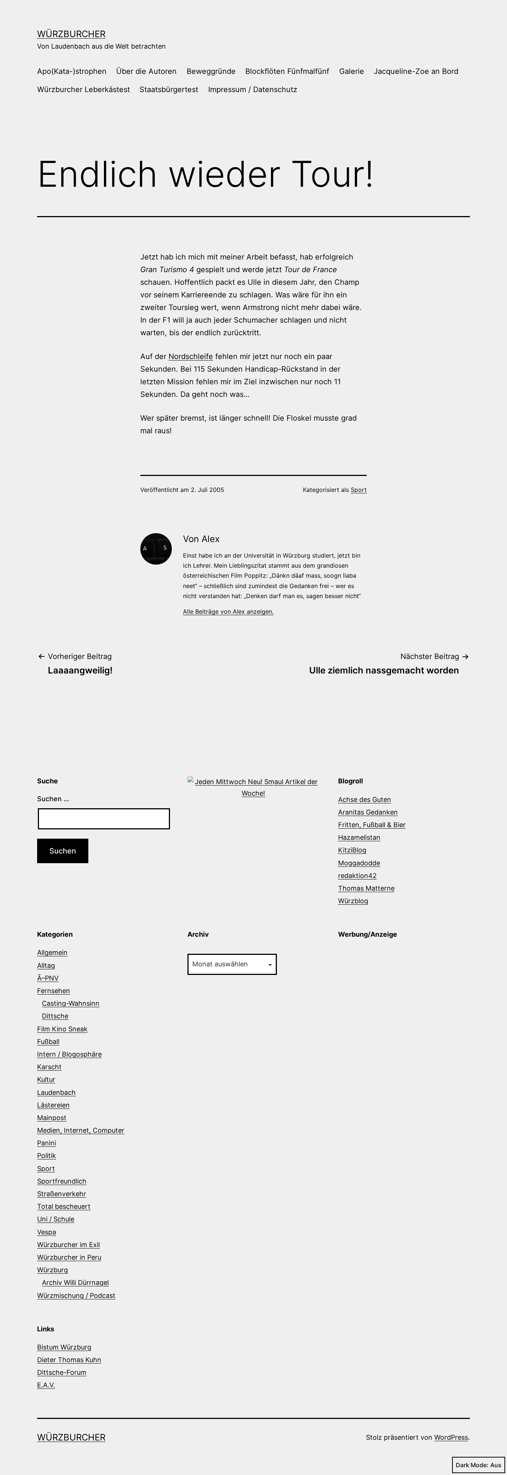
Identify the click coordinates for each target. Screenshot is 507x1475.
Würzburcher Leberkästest (83, 89)
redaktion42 (357, 876)
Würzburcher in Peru (69, 1257)
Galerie (351, 71)
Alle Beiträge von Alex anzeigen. (228, 611)
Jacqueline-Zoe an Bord (416, 71)
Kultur (46, 1079)
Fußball (48, 1041)
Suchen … (53, 799)
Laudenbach (56, 1092)
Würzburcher (71, 34)
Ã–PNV (48, 978)
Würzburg (52, 1270)
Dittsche (55, 1016)
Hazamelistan (359, 837)
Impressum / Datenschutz (252, 89)
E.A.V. (46, 1385)
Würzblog (353, 901)
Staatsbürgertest (169, 89)
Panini (46, 1143)
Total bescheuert (64, 1206)
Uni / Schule (55, 1219)
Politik (46, 1155)
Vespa (46, 1232)
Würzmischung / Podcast (76, 1295)
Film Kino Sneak (62, 1029)
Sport (359, 489)
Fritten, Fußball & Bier (372, 825)
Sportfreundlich (61, 1181)
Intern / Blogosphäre (69, 1054)
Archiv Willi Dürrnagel (75, 1282)
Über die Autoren (146, 71)
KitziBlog (352, 850)
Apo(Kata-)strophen (72, 71)
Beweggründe (211, 71)
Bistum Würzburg (64, 1347)
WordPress (451, 1437)
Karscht (49, 1067)
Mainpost (51, 1118)
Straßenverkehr (61, 1194)
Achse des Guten (364, 799)
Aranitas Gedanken (368, 812)
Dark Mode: (472, 1465)
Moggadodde (359, 863)
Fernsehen (53, 991)
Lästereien (53, 1105)
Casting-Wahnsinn (70, 1003)
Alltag (46, 965)
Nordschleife (191, 356)
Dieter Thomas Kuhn (69, 1360)
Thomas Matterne (366, 888)
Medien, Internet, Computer (80, 1130)
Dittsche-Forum (61, 1372)
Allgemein (52, 952)
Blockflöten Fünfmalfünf (287, 71)
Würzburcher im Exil (68, 1245)
